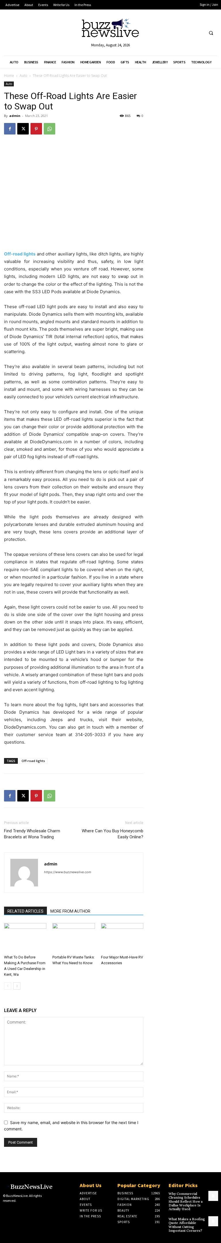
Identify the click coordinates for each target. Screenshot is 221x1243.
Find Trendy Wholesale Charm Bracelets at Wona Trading (32, 834)
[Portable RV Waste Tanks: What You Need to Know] (73, 937)
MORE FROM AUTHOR (70, 911)
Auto (23, 75)
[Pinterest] (36, 128)
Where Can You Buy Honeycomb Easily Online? (112, 834)
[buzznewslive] (110, 29)
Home (9, 75)
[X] (23, 128)
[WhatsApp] (49, 128)
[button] (211, 33)
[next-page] (16, 986)
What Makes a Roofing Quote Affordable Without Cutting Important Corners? (187, 1225)
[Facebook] (10, 128)
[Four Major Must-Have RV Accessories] (122, 937)
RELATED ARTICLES (25, 911)
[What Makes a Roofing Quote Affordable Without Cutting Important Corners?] (213, 1221)
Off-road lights (33, 761)
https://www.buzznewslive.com (67, 872)
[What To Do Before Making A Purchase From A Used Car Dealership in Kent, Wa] (25, 937)
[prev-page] (7, 986)
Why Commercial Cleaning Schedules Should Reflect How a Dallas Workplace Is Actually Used (186, 1201)
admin (14, 115)
